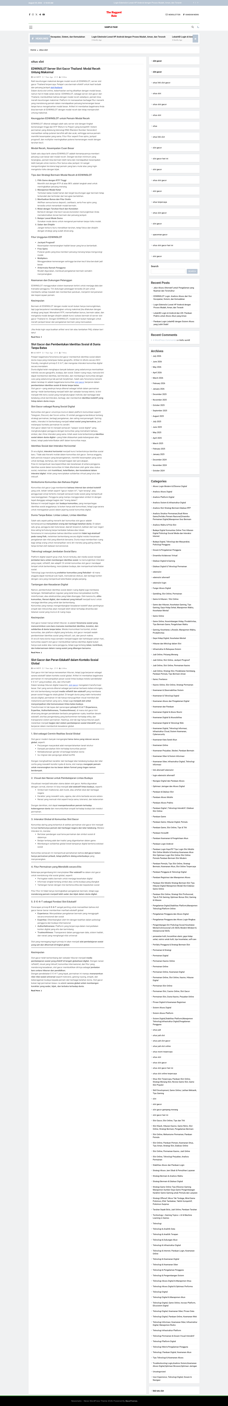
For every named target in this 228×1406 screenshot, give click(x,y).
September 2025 (160, 410)
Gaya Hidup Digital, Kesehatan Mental (169, 638)
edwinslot (157, 572)
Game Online (158, 616)
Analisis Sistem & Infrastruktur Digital (169, 502)
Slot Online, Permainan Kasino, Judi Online (171, 1151)
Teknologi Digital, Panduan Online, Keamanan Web (175, 1316)
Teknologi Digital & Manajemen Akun (169, 1297)
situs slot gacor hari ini (163, 245)
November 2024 (160, 465)
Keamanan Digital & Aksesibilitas (167, 717)
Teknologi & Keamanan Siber (165, 1264)
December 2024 (160, 460)
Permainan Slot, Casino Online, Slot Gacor (171, 991)
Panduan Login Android (163, 844)
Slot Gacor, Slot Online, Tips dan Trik (169, 1120)
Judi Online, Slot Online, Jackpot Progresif (171, 660)
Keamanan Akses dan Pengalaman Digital (171, 701)
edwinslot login (159, 583)
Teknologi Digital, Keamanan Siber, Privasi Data (173, 1311)
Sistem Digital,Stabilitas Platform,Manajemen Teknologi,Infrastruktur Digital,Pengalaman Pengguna (173, 1021)
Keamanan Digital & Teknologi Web (168, 723)
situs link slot (159, 137)
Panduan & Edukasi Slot (163, 792)
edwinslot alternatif (161, 577)
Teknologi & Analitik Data (164, 1229)
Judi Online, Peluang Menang (165, 654)
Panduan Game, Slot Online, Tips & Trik (170, 827)
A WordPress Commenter (164, 340)
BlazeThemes (131, 1401)
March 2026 (158, 378)
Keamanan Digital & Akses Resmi (167, 712)
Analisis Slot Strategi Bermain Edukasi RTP (172, 508)
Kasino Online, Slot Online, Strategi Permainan (173, 685)
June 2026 (157, 361)
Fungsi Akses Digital (162, 588)
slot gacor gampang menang (165, 1109)
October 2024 (159, 470)
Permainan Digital (160, 955)
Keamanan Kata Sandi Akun (165, 740)
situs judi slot (159, 1035)
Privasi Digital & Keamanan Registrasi (169, 1002)
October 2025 (159, 405)
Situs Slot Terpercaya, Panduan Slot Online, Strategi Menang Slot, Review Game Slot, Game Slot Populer (173, 1082)
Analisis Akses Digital (162, 492)
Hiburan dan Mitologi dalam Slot (167, 643)
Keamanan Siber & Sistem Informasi (168, 756)
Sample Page (111, 27)
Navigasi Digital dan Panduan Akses (168, 781)
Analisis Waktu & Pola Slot (164, 525)
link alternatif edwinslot (163, 770)
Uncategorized (159, 1371)
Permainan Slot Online (162, 986)
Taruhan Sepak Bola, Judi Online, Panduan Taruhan (175, 1209)
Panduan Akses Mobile (163, 797)
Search (154, 266)
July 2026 (157, 356)
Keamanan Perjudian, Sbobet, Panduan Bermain (173, 750)
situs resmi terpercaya (162, 1052)
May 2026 (157, 367)
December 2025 (160, 394)
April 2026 (157, 372)
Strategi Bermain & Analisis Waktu (168, 1176)
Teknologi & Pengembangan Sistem (168, 1275)
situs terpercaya (160, 202)
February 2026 (159, 383)
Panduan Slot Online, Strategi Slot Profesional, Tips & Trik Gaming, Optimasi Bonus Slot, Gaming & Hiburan (174, 897)
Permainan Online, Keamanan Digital (169, 972)
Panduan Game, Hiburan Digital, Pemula (170, 822)
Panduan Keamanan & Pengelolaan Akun (170, 838)
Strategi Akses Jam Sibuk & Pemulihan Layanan (174, 1170)
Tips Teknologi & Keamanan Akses (168, 1358)
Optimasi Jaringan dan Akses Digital (169, 786)
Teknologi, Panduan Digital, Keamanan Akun (172, 1352)
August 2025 (158, 416)
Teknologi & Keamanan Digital (166, 1259)
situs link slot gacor (161, 82)
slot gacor (79, 382)
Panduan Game (159, 816)
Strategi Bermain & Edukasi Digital (168, 1181)
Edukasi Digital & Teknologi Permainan (170, 566)
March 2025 (158, 443)
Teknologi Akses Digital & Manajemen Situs (172, 1281)
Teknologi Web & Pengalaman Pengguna (170, 1347)
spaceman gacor (160, 234)
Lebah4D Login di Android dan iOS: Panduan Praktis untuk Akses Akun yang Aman (146, 3)
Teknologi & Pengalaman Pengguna (168, 1270)
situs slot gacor (160, 104)
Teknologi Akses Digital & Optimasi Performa (173, 1286)
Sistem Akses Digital (162, 1007)
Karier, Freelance (160, 679)
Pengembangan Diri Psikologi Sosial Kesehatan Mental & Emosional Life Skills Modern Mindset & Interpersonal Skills (174, 928)
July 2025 (157, 421)
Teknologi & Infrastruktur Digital (167, 1245)
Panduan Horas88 (160, 833)
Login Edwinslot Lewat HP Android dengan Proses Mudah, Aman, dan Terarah (83, 37)
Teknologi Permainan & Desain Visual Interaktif (173, 1336)
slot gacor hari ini (160, 158)
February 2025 (159, 449)
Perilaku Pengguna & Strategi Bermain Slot (171, 945)
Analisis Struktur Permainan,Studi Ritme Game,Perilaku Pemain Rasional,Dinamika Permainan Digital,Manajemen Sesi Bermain (172, 516)
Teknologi (157, 1223)
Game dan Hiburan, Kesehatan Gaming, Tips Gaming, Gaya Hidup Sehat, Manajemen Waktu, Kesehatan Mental (173, 607)
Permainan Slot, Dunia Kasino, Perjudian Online (173, 997)
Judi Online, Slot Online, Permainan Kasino (171, 665)
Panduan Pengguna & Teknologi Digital (170, 872)
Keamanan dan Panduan (163, 707)
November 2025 (160, 400)
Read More (35, 337)
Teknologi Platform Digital (164, 1341)
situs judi (157, 1030)
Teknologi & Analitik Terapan (165, 1234)
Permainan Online (160, 966)
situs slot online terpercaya (165, 1073)
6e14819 (37, 77)
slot (154, 1099)
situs (155, 126)
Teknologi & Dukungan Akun (165, 1240)
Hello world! (184, 340)
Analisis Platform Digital (163, 497)
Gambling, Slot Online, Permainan (167, 594)
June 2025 (157, 427)
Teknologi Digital (160, 1292)
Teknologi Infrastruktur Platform (167, 1330)
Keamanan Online (160, 745)
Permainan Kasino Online (164, 961)
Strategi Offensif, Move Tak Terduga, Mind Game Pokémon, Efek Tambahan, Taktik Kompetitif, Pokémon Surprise (174, 1201)
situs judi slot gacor (161, 1041)
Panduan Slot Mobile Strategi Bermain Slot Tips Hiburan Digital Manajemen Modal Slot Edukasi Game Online (174, 886)
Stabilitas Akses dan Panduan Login (168, 1165)
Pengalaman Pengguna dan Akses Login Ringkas (174, 919)
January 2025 (158, 454)
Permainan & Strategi (162, 950)
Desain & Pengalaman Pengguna (167, 550)
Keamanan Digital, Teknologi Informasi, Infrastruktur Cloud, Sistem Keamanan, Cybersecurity (170, 731)
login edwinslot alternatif (164, 775)
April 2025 (157, 438)
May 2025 (157, 432)
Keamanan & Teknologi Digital (166, 696)
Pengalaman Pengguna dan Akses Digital (171, 914)
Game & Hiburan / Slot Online (166, 599)
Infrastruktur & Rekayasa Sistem (167, 649)
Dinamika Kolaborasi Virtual (165, 555)
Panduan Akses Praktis (163, 803)
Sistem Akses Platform (163, 1013)
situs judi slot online (162, 1046)
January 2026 (158, 389)
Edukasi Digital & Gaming (164, 561)
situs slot (157, 93)
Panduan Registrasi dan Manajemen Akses (171, 877)
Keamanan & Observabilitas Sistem (168, 690)
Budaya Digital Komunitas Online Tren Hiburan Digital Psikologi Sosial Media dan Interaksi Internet (173, 533)
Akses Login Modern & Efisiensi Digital (170, 486)
